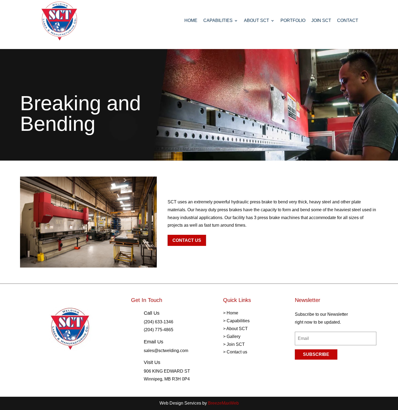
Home (190, 20)
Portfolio (292, 20)
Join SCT (236, 344)
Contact (347, 20)
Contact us (237, 352)
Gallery (233, 336)
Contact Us (186, 240)
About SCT (256, 20)
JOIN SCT (321, 20)
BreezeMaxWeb (223, 403)
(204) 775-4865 (158, 329)
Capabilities (218, 20)
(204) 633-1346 (158, 322)
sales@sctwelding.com (166, 350)
